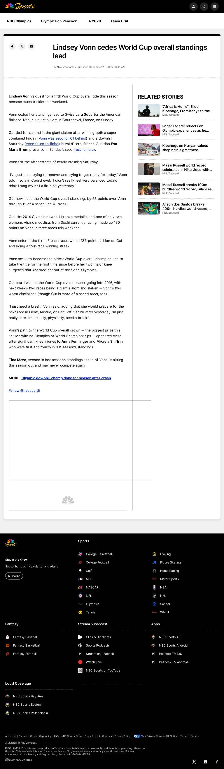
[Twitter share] (21, 46)
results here (84, 149)
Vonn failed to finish (42, 144)
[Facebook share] (12, 46)
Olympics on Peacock (59, 21)
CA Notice (172, 736)
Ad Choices (105, 736)
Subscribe (14, 576)
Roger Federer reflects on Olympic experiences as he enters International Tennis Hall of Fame (188, 128)
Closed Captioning (41, 736)
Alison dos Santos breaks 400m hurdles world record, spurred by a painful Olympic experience (185, 206)
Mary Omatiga (170, 114)
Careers (23, 736)
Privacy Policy (122, 736)
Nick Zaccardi (65, 67)
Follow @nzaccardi (24, 390)
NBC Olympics (19, 21)
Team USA (119, 21)
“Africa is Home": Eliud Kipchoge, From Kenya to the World (186, 108)
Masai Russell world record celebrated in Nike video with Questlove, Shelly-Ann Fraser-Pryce (187, 167)
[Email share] (31, 46)
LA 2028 (93, 21)
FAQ (56, 736)
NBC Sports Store (71, 736)
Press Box (90, 736)
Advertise (10, 736)
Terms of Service (190, 736)
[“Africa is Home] (149, 110)
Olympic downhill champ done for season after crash (66, 378)
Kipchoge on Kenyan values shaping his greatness (185, 147)
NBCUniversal (28, 742)
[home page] (20, 6)
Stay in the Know (16, 559)
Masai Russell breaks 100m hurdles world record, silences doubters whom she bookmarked (187, 187)
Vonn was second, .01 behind (62, 138)
